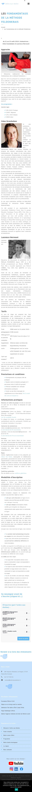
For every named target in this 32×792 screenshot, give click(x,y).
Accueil (3, 27)
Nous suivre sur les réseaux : (16, 759)
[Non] (30, 786)
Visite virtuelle (7, 731)
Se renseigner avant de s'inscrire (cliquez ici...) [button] (11, 595)
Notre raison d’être (8, 735)
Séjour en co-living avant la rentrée (11, 704)
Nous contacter (7, 749)
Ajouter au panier (23, 638)
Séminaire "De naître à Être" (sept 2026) (12, 707)
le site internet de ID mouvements (11, 430)
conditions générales (20, 473)
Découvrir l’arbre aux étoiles (11, 728)
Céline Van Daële (6, 457)
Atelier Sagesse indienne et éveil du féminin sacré (15, 714)
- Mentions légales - (16, 777)
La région (6, 746)
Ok (16, 789)
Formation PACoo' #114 (7, 701)
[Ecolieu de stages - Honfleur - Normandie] (9, 3)
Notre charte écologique (10, 742)
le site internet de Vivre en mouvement (12, 435)
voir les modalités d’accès (8, 417)
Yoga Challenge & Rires (8, 710)
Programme (6, 739)
